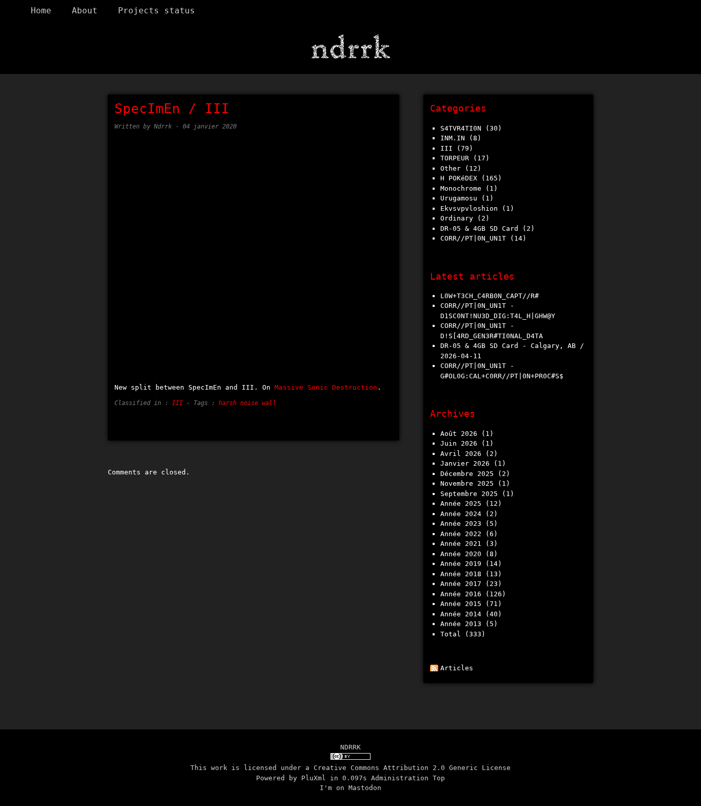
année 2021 (460, 543)
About (85, 10)
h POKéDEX (458, 178)
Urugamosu (458, 198)
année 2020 (460, 554)
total (452, 634)
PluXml (313, 778)
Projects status (156, 10)
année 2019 (460, 563)
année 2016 (460, 594)
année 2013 (460, 624)
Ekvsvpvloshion (469, 208)
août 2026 (458, 433)
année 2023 (460, 523)
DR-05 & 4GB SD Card (479, 228)
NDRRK (350, 747)
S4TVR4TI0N (460, 128)
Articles (456, 668)
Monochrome (460, 188)
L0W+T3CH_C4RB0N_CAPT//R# (489, 296)
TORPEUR (454, 158)
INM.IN (452, 138)
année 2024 (460, 514)
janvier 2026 (465, 463)
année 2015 (460, 604)
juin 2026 (458, 443)
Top (439, 778)
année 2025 (460, 503)
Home (41, 10)
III (177, 403)
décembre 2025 (467, 474)
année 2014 (460, 614)
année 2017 (460, 584)
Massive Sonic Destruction (326, 387)
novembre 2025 (467, 483)
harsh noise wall (247, 403)
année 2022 (460, 534)
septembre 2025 (469, 494)
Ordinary (456, 218)
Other (450, 168)
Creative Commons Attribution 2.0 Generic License (412, 768)
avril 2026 (460, 453)
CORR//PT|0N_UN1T (473, 238)
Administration (400, 778)
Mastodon (364, 788)
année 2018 (460, 574)
